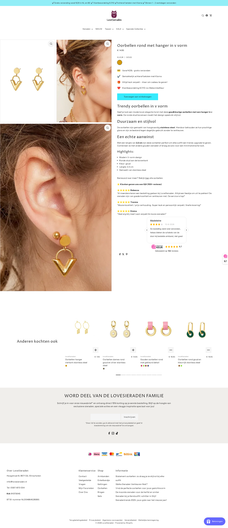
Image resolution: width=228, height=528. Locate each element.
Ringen (101, 492)
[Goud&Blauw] (148, 366)
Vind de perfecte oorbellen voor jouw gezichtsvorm (140, 488)
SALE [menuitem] (119, 29)
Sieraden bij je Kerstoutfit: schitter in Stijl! (136, 496)
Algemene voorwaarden (112, 520)
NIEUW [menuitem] (99, 29)
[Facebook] (109, 433)
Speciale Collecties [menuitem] (135, 29)
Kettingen (102, 484)
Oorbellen (102, 488)
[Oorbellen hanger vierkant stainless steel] (82, 330)
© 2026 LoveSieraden (104, 523)
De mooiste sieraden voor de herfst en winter (137, 492)
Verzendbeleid (130, 520)
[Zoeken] (203, 15)
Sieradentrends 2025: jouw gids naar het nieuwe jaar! (141, 500)
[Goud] (66, 366)
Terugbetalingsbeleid (78, 520)
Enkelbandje (104, 480)
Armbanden (103, 476)
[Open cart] (211, 15)
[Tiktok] (117, 433)
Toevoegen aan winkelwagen (138, 96)
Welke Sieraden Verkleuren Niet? (132, 484)
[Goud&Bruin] (179, 366)
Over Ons (83, 492)
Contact (83, 476)
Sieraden (87, 29)
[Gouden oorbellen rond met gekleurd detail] (157, 330)
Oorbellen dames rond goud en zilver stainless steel (114, 362)
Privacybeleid (95, 520)
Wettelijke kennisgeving (148, 520)
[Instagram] (113, 433)
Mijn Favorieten (86, 488)
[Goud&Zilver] (104, 368)
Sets (100, 496)
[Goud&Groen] (143, 366)
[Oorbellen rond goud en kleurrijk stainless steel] (195, 330)
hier (147, 178)
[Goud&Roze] (141, 366)
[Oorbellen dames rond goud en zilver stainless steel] (120, 330)
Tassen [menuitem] (108, 29)
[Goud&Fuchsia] (146, 366)
